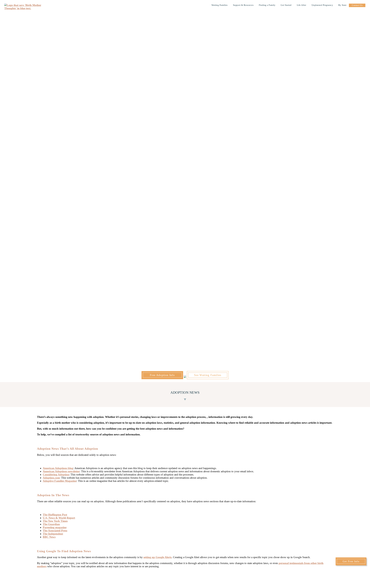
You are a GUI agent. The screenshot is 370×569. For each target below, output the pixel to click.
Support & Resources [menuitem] (243, 5)
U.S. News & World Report (59, 517)
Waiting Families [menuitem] (219, 5)
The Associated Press (55, 530)
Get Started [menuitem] (286, 5)
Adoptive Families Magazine (59, 480)
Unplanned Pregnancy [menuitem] (322, 5)
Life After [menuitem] (301, 5)
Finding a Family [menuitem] (267, 5)
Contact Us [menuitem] (357, 5)
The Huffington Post (55, 514)
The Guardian (51, 524)
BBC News (49, 536)
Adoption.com (51, 477)
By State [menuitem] (342, 5)
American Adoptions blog (58, 468)
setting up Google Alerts (157, 557)
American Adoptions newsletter (61, 471)
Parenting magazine (54, 527)
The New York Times (55, 521)
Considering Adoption (56, 474)
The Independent (53, 533)
